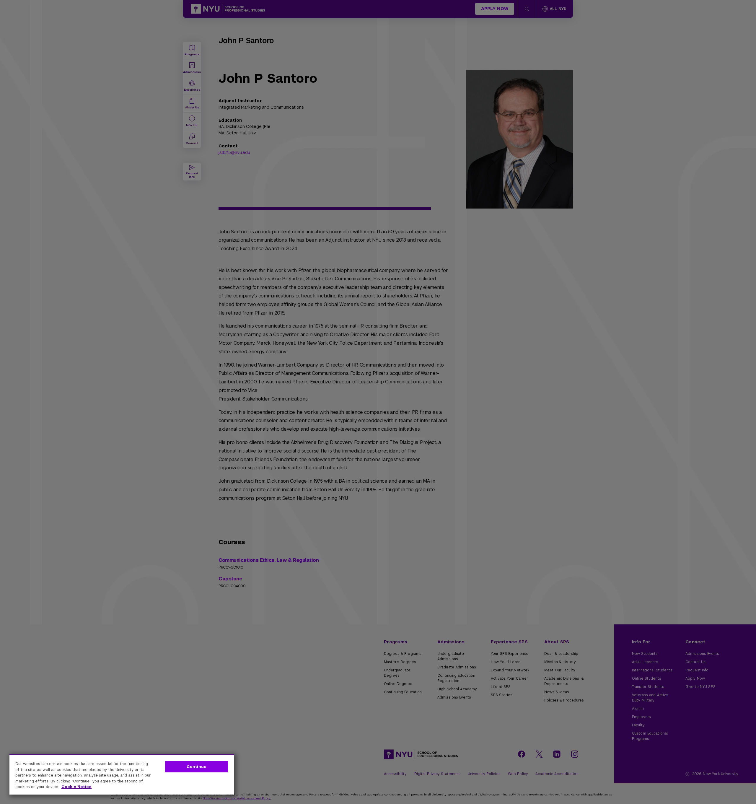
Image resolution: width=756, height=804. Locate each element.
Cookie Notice (76, 786)
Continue (196, 766)
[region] (121, 774)
